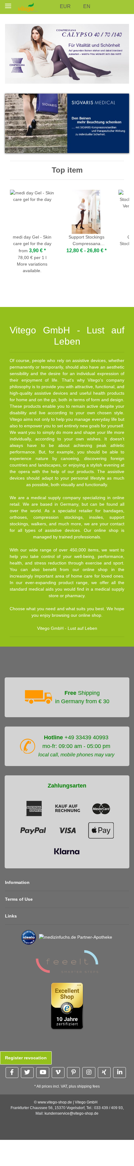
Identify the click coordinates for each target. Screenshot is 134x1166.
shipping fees (88, 1086)
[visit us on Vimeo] (58, 1072)
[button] (52, 6)
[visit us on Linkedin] (119, 1072)
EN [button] (86, 6)
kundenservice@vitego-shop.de (71, 1113)
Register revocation (26, 1057)
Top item (67, 170)
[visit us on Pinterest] (73, 1072)
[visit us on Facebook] (12, 1072)
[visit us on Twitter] (27, 1072)
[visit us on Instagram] (88, 1072)
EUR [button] (65, 6)
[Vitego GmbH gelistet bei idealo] (28, 936)
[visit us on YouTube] (42, 1072)
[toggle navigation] (8, 6)
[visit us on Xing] (104, 1072)
